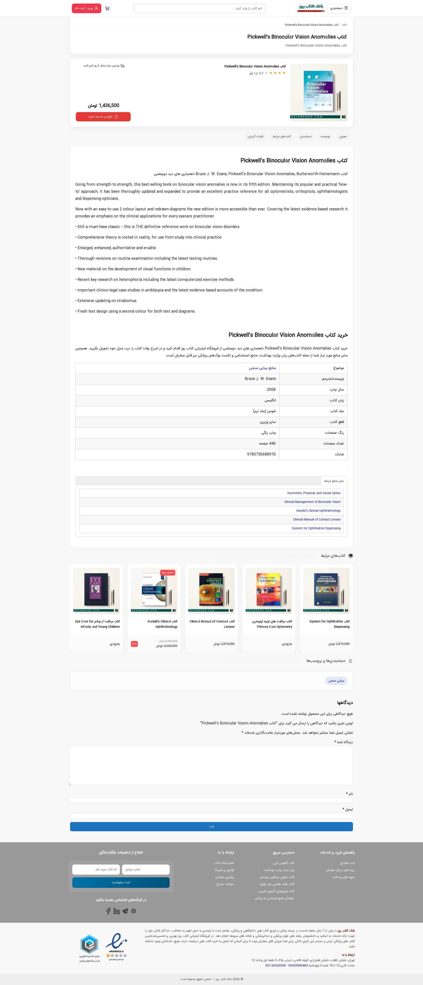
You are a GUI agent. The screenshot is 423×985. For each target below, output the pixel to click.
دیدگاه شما (343, 742)
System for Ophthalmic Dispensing (316, 528)
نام (349, 794)
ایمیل (348, 810)
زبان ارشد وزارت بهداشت (278, 870)
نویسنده (325, 136)
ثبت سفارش (347, 863)
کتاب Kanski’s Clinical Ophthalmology (162, 624)
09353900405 (298, 965)
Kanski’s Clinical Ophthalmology (319, 510)
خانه (344, 25)
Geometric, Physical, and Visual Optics (314, 493)
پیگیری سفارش (224, 877)
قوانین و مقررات (224, 870)
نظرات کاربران (255, 136)
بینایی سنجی (336, 680)
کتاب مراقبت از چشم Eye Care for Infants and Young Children (97, 624)
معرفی (343, 136)
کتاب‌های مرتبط (282, 136)
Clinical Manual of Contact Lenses (317, 519)
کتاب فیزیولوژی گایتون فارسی (276, 891)
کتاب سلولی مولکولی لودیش (277, 877)
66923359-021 (275, 965)
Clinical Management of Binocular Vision (312, 502)
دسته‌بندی (306, 136)
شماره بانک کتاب (224, 863)
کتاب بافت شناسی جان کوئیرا (276, 884)
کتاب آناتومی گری (283, 863)
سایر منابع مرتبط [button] (334, 481)
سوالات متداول (224, 884)
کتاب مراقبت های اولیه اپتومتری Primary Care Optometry (272, 624)
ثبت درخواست (121, 882)
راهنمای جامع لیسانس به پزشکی (274, 898)
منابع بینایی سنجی (262, 368)
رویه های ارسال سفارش (340, 870)
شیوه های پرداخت (343, 877)
